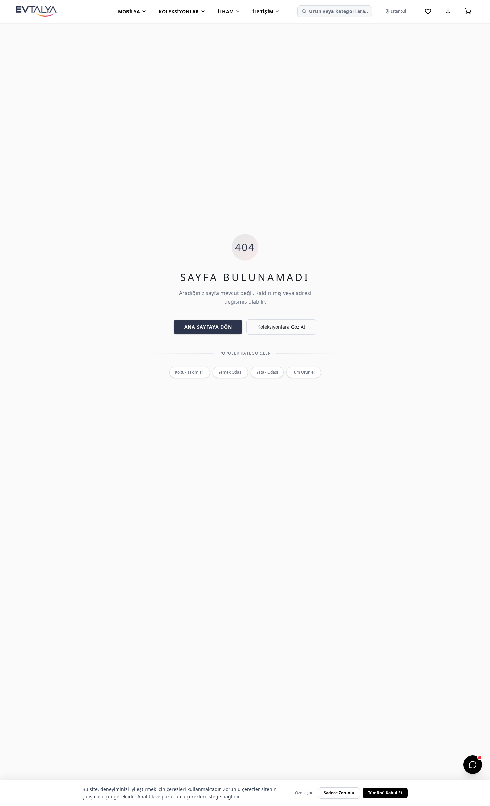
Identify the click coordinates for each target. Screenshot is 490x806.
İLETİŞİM (262, 11)
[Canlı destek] (472, 764)
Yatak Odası (267, 372)
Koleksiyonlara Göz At (281, 327)
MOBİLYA (129, 11)
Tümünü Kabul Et (385, 793)
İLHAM (226, 11)
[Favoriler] (428, 11)
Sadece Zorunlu (339, 793)
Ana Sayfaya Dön (208, 327)
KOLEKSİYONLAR (179, 11)
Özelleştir (304, 793)
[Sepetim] (468, 11)
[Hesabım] (448, 11)
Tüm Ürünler (303, 372)
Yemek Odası (230, 372)
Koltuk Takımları (189, 372)
